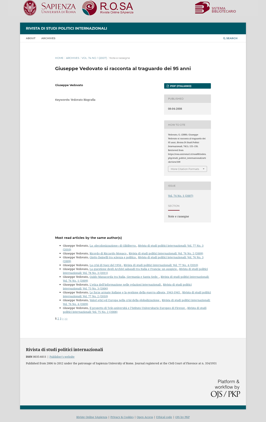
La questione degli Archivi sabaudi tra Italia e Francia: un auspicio (134, 269)
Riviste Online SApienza (91, 417)
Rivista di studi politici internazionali (66, 28)
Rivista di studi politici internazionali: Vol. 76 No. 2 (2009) (166, 253)
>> (66, 318)
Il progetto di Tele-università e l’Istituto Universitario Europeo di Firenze (138, 308)
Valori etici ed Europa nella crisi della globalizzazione (125, 300)
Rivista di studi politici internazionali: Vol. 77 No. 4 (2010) (161, 265)
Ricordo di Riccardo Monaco (108, 253)
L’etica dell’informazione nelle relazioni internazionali (125, 284)
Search (231, 38)
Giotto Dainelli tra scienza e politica (113, 257)
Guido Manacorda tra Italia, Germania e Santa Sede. (124, 277)
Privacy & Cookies (122, 417)
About (30, 38)
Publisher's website (62, 356)
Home (59, 57)
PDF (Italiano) (180, 85)
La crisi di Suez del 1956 (106, 265)
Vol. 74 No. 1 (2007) (94, 57)
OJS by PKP (182, 417)
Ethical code (164, 417)
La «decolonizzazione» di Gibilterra (113, 245)
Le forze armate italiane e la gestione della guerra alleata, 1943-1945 (135, 292)
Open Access (145, 417)
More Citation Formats (185, 168)
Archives (48, 38)
